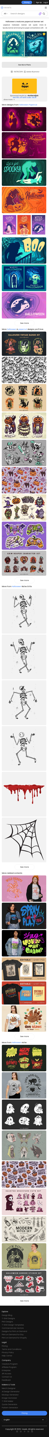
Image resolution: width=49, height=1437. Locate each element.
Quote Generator (9, 1404)
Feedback (6, 1380)
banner (24, 25)
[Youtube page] (28, 1431)
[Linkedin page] (32, 1431)
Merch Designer (8, 1388)
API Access (6, 1373)
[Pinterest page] (24, 1431)
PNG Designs (7, 1321)
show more (8, 99)
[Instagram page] (17, 1431)
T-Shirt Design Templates (13, 1325)
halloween (15, 25)
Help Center (7, 1355)
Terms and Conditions (11, 1349)
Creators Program (10, 1364)
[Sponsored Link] (24, 86)
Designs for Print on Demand (14, 1331)
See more (24, 323)
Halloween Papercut (28, 104)
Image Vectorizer (9, 1398)
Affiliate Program (9, 1367)
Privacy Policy (8, 1352)
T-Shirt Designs (8, 1318)
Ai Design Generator (10, 1391)
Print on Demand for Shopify (14, 1337)
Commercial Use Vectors (13, 1328)
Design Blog (7, 1315)
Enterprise (6, 1370)
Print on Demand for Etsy (13, 1334)
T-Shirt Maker (7, 1401)
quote (35, 25)
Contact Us (7, 1377)
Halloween (16, 586)
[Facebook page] (20, 1431)
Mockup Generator (10, 1394)
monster (42, 25)
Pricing (5, 1346)
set (30, 25)
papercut (6, 25)
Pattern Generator (10, 1407)
